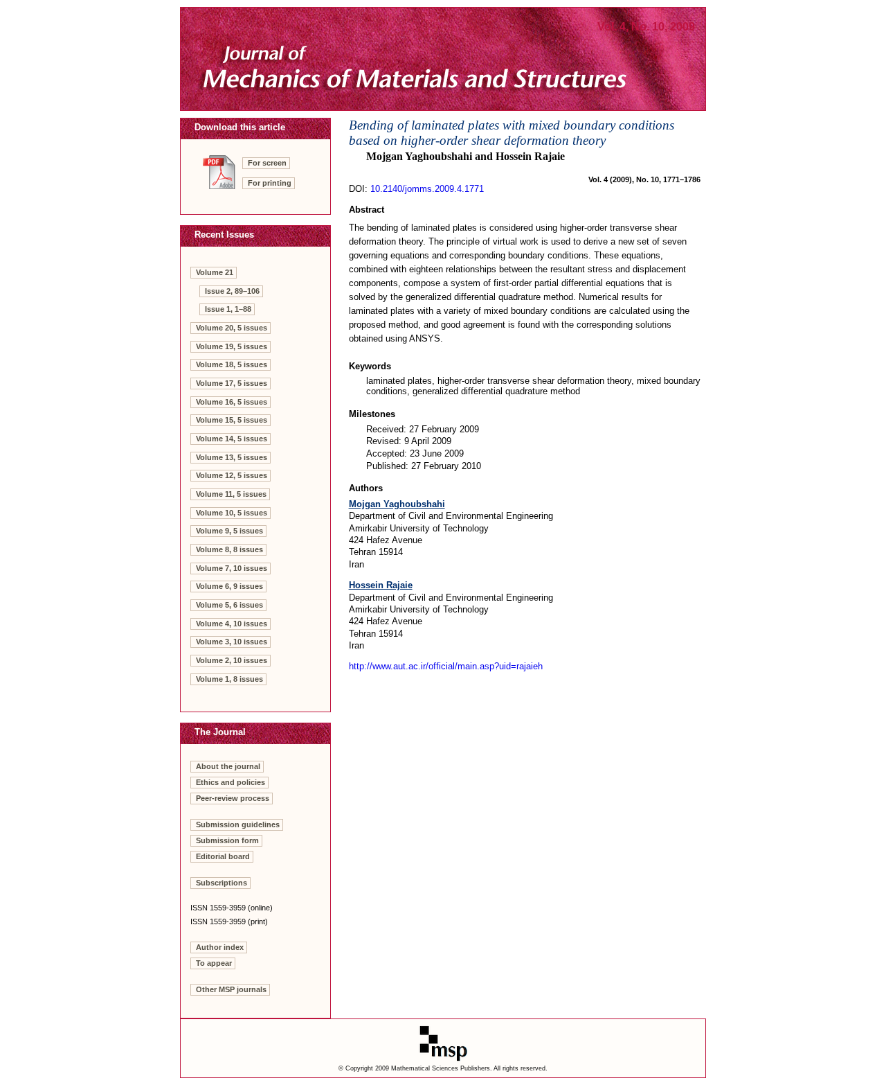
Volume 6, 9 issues (229, 586)
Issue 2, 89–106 (232, 291)
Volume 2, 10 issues (231, 660)
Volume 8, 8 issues (229, 549)
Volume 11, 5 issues (231, 494)
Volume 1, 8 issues (229, 679)
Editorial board (223, 856)
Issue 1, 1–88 (228, 309)
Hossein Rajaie (381, 585)
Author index (220, 947)
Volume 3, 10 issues (231, 641)
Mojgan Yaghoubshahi (397, 504)
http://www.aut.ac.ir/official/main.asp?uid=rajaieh (446, 666)
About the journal (228, 766)
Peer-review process (232, 798)
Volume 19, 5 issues (231, 346)
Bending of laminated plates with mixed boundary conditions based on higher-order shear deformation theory (511, 133)
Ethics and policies (230, 782)
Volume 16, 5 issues (231, 402)
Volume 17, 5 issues (231, 383)
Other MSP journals (231, 989)
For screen (267, 163)
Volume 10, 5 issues (231, 513)
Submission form (227, 840)
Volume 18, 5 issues (231, 364)
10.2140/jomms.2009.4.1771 (427, 189)
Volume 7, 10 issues (231, 568)
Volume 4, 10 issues (231, 623)
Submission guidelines (238, 824)
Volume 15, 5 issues (231, 420)
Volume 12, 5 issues (231, 475)
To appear (214, 963)
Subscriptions (221, 883)
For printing (269, 183)
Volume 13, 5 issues (231, 457)
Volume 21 (214, 272)
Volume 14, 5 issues (231, 438)
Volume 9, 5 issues (229, 531)
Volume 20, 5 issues (231, 328)
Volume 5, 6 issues (229, 605)
